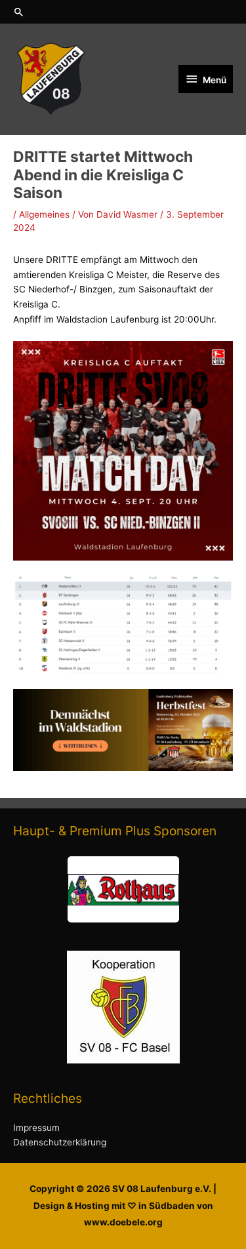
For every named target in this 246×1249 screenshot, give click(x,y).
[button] (123, 12)
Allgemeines (44, 214)
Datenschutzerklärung (59, 1142)
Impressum (36, 1127)
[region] (123, 889)
